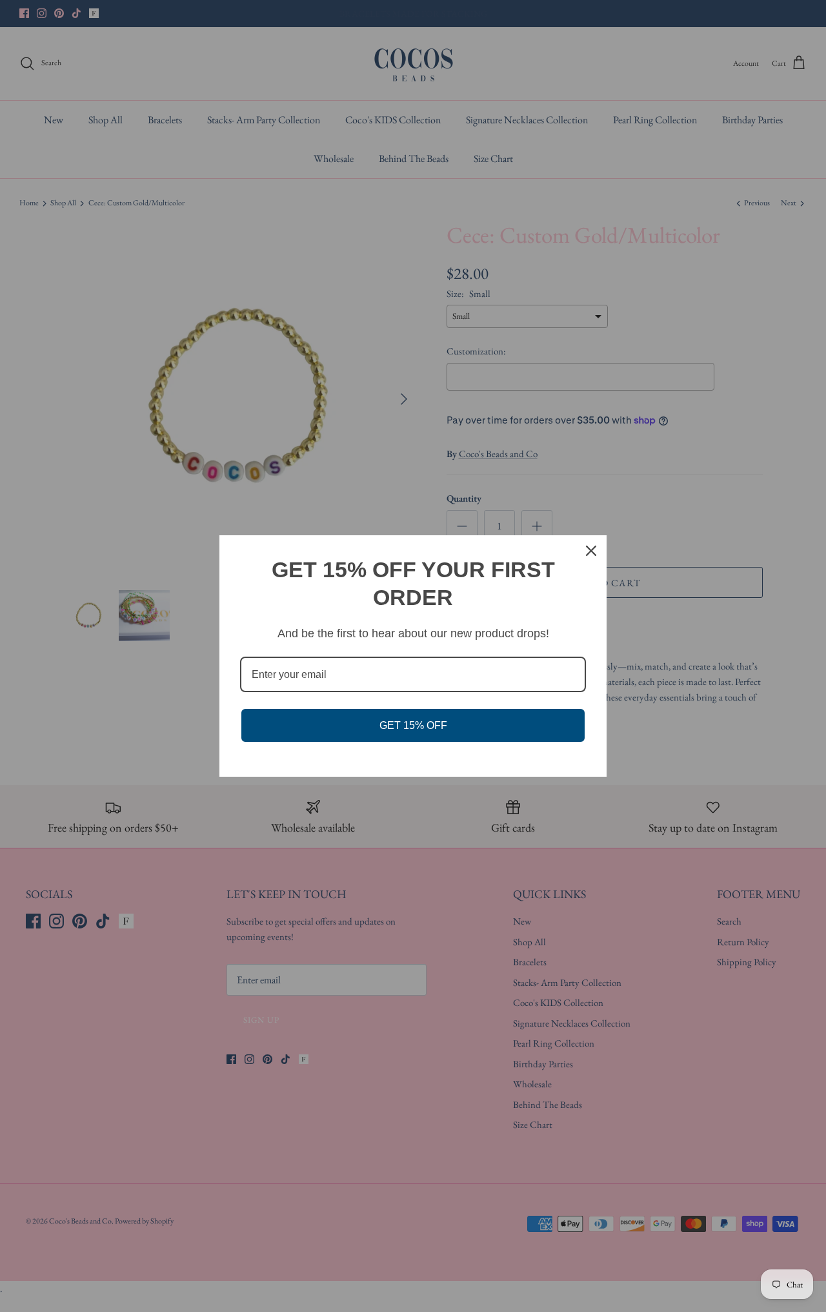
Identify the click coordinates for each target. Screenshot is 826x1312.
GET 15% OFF (413, 725)
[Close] (591, 550)
